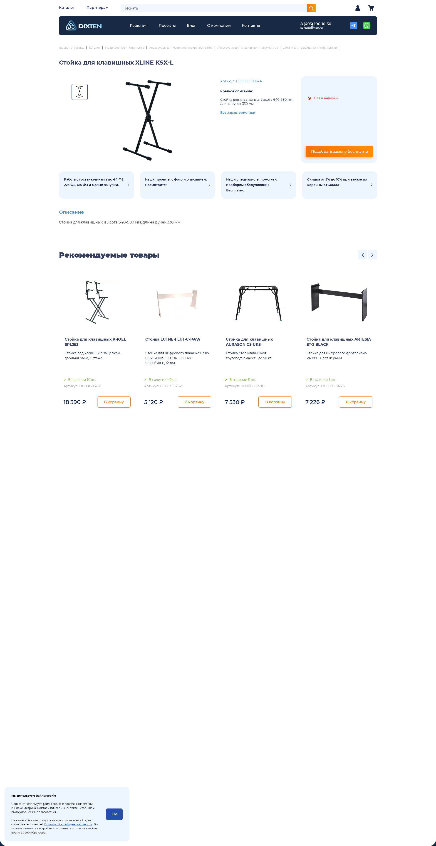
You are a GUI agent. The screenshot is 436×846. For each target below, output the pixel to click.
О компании (219, 25)
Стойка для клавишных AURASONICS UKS (249, 342)
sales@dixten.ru (311, 27)
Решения (139, 25)
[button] (362, 254)
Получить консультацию (258, 185)
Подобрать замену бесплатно (339, 151)
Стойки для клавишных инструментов (310, 47)
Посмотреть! (177, 185)
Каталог (66, 7)
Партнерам (98, 7)
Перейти (339, 185)
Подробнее (96, 185)
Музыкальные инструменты (124, 47)
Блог (191, 25)
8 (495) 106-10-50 (315, 24)
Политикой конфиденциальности (68, 824)
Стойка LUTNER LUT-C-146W (173, 339)
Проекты (167, 25)
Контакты (251, 25)
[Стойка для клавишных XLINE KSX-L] (148, 119)
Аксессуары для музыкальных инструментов (181, 47)
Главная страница (71, 47)
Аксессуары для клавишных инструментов (247, 47)
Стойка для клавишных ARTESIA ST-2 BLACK (339, 342)
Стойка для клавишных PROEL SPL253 (95, 342)
